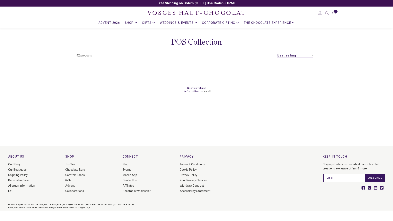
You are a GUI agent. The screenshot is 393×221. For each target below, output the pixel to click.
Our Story (14, 164)
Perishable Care (18, 180)
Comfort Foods (75, 175)
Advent (70, 185)
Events (127, 169)
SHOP (130, 23)
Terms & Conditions (192, 164)
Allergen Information (21, 185)
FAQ (11, 191)
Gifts (68, 180)
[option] (196, 3)
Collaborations (74, 191)
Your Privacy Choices (193, 180)
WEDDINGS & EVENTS (177, 23)
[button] (327, 13)
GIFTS (147, 23)
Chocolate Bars (75, 169)
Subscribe (375, 177)
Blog (125, 164)
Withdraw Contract (192, 185)
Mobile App (130, 175)
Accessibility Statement (195, 191)
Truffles (70, 164)
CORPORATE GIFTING (219, 23)
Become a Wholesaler (137, 191)
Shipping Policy (18, 175)
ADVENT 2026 (109, 23)
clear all (206, 91)
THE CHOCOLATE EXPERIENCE (268, 23)
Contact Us (130, 180)
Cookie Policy (188, 169)
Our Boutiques (17, 169)
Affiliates (128, 185)
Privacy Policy (188, 175)
